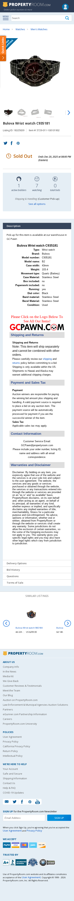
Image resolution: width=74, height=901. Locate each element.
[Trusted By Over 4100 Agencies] (33, 862)
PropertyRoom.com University (20, 723)
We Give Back (11, 681)
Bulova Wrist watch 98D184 (29, 627)
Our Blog (8, 695)
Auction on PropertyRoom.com (20, 700)
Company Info (11, 666)
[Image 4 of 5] (48, 112)
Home (6, 29)
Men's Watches (39, 29)
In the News (9, 671)
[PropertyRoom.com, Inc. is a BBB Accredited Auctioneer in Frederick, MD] (15, 862)
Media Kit (8, 676)
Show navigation (6, 17)
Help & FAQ (9, 788)
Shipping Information (15, 778)
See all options (37, 204)
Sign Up (59, 818)
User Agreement (12, 736)
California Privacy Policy (16, 746)
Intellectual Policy (13, 755)
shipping (47, 358)
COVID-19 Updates (13, 792)
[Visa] (16, 845)
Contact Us (9, 783)
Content (3, 48)
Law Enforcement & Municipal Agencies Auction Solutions (35, 704)
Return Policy (10, 751)
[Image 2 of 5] (22, 112)
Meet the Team (11, 690)
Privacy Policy (10, 741)
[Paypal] (7, 845)
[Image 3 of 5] (35, 112)
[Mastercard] (24, 845)
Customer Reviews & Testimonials (22, 685)
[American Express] (33, 845)
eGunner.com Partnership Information (25, 714)
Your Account (10, 769)
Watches (20, 29)
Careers (7, 719)
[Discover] (42, 845)
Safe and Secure (12, 773)
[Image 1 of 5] (37, 71)
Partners (8, 709)
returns (16, 362)
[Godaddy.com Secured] (47, 862)
